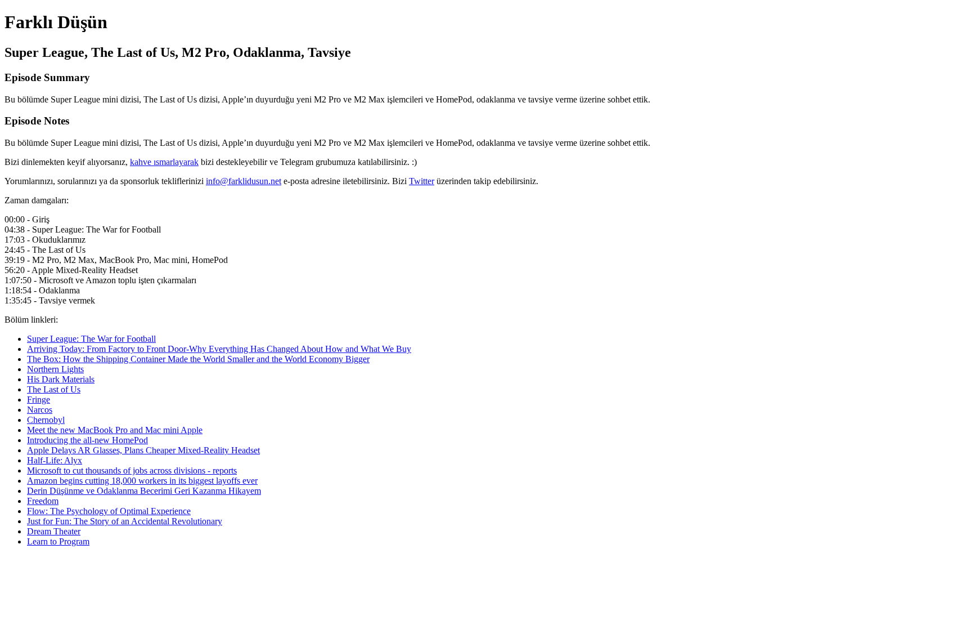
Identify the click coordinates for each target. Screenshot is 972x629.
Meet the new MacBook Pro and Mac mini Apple (114, 430)
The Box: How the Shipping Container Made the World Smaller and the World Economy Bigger (198, 359)
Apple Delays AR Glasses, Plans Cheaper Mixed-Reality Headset (143, 450)
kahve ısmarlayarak (164, 162)
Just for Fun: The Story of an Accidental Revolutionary (124, 521)
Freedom (42, 501)
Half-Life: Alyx (54, 460)
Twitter (421, 181)
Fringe (38, 399)
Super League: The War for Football (91, 339)
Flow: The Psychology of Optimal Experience (109, 511)
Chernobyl (46, 420)
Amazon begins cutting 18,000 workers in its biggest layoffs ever (142, 480)
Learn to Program (58, 541)
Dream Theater (53, 531)
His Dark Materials (60, 379)
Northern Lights (55, 369)
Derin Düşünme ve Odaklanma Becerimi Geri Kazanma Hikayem (144, 491)
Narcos (39, 409)
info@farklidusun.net (243, 181)
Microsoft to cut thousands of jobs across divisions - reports (132, 470)
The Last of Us (53, 389)
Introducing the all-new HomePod (87, 440)
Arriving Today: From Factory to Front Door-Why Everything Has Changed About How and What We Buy (219, 349)
